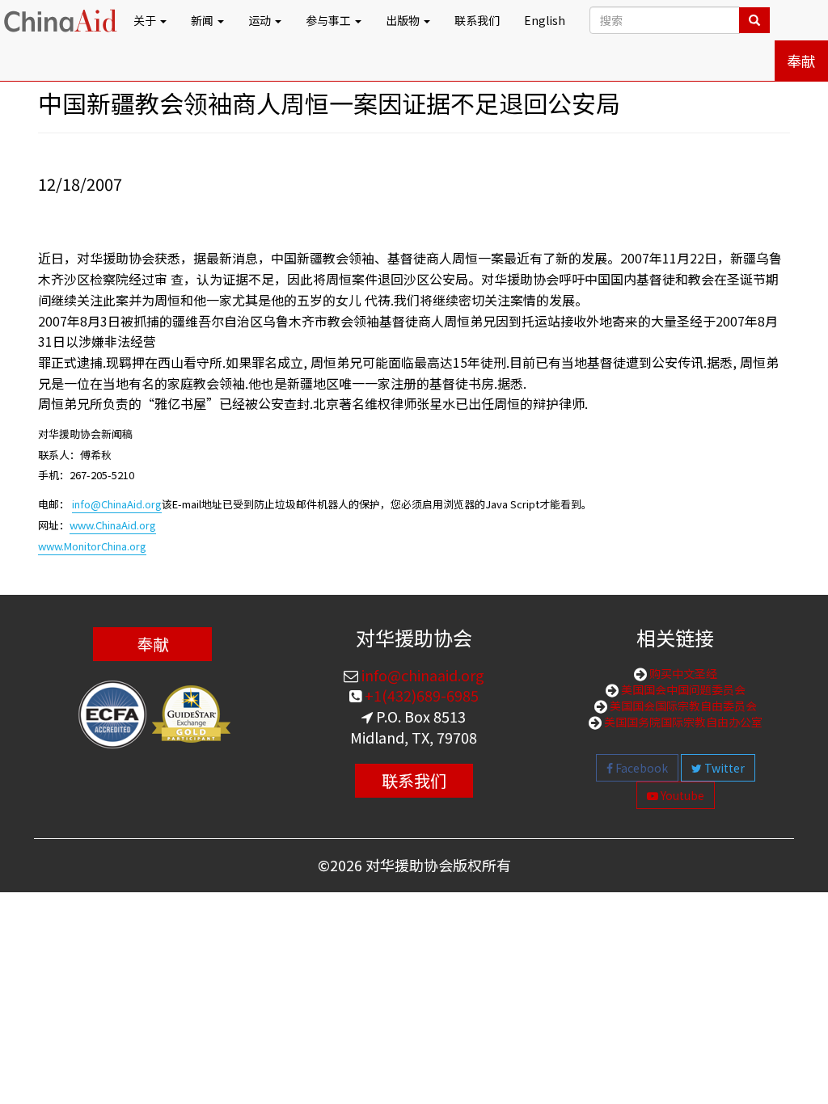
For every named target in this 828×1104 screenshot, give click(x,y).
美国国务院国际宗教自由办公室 (682, 722)
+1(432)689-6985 (420, 695)
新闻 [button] (203, 20)
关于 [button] (145, 20)
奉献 (801, 60)
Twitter (723, 768)
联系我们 (477, 20)
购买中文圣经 (682, 673)
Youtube (681, 795)
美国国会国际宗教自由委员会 (682, 705)
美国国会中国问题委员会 (682, 689)
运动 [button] (260, 20)
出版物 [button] (404, 20)
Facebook (640, 768)
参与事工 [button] (329, 20)
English (544, 20)
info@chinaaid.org (421, 674)
